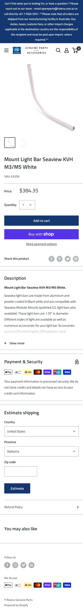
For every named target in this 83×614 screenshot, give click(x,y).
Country (9, 422)
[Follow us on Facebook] (7, 565)
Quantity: (10, 204)
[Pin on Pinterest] (60, 258)
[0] (75, 50)
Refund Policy (13, 507)
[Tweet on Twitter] (68, 258)
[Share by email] (76, 258)
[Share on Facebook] (51, 258)
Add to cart (41, 220)
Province (10, 442)
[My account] (66, 50)
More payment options (41, 243)
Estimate (17, 488)
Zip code (10, 461)
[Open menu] (6, 50)
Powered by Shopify (16, 605)
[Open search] (58, 50)
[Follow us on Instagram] (15, 565)
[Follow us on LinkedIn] (31, 565)
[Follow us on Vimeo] (23, 565)
